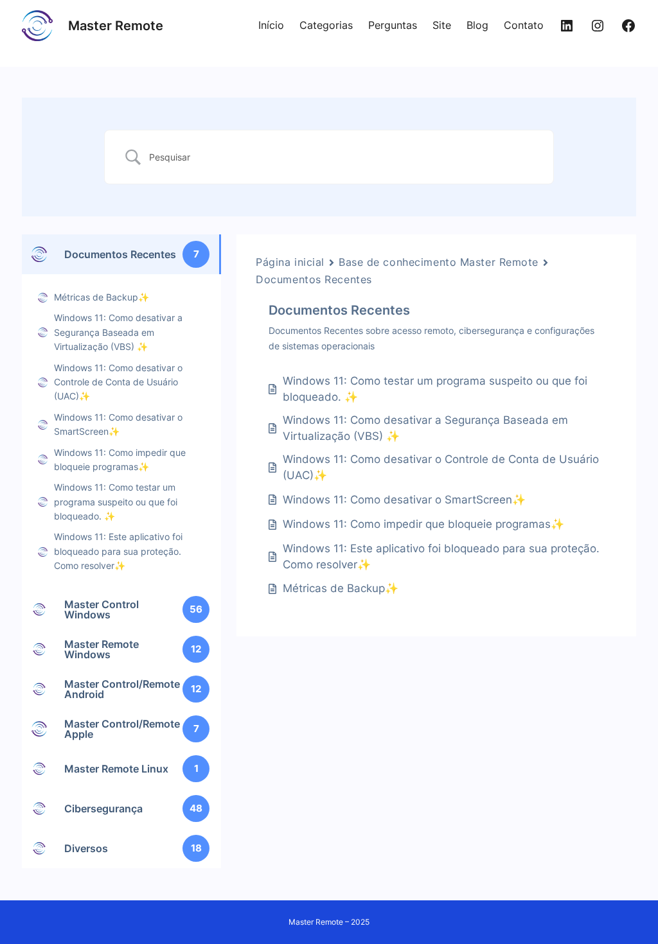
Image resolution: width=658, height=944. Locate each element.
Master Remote (115, 25)
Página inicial (290, 262)
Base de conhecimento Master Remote (438, 262)
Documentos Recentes (314, 279)
